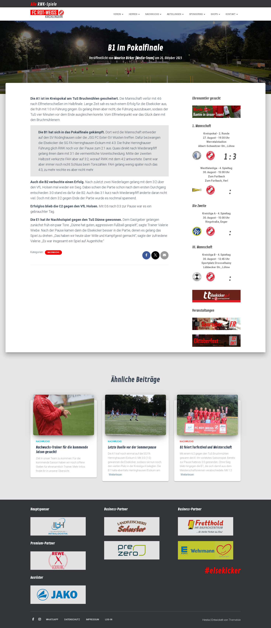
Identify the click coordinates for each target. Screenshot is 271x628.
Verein (117, 14)
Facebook (33, 619)
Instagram (40, 619)
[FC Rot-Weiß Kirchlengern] (47, 14)
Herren (133, 14)
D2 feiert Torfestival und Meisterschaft (206, 447)
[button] (122, 14)
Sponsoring (196, 14)
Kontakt (231, 14)
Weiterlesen (115, 474)
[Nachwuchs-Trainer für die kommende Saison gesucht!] (63, 414)
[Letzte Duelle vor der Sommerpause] (135, 414)
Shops (214, 14)
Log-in (108, 619)
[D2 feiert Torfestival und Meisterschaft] (207, 414)
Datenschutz (72, 619)
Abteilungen (174, 14)
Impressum (92, 619)
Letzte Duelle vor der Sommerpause (132, 447)
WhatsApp (52, 619)
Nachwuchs (152, 14)
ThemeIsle (235, 619)
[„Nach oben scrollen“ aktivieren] (263, 620)
